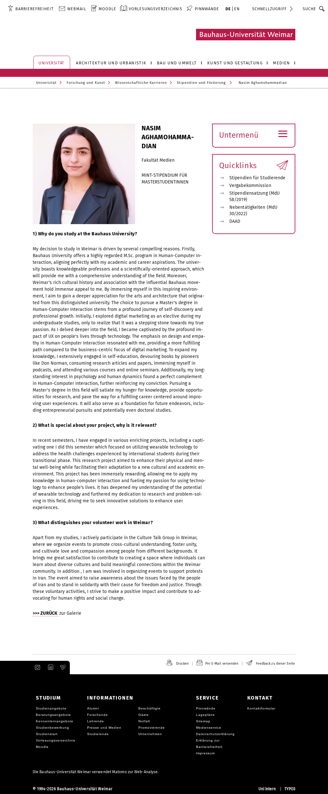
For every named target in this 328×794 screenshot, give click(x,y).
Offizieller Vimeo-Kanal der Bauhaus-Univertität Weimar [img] (63, 667)
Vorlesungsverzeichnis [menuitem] (155, 8)
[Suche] (322, 8)
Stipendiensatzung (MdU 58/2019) (254, 196)
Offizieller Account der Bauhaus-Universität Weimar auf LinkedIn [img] (49, 667)
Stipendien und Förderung (201, 83)
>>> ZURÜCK (46, 613)
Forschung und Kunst (86, 83)
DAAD (234, 221)
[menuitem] (30, 8)
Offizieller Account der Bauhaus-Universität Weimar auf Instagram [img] (36, 667)
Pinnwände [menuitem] (207, 8)
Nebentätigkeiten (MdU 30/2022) (253, 210)
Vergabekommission (250, 185)
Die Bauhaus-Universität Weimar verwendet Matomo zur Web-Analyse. (96, 772)
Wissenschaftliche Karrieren (141, 83)
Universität (46, 83)
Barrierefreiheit (34, 8)
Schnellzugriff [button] (269, 8)
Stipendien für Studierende (257, 178)
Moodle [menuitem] (107, 8)
